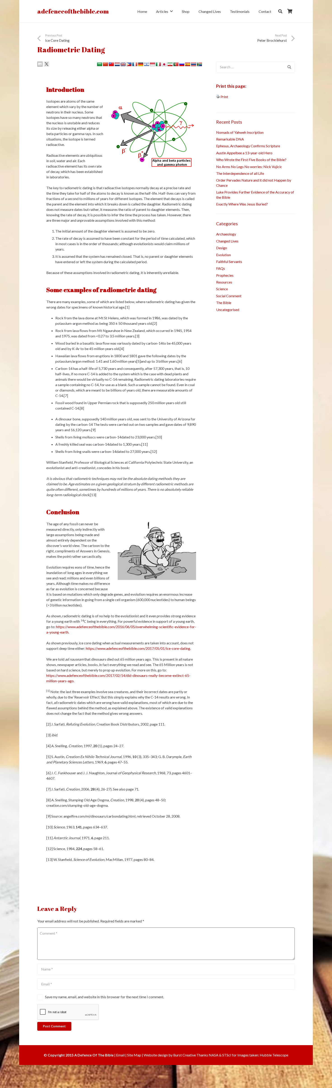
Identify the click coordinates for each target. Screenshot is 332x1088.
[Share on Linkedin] (59, 64)
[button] (171, 11)
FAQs (220, 268)
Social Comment (228, 296)
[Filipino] (129, 64)
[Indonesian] (152, 64)
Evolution (223, 255)
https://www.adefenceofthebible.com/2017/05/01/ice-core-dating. (138, 648)
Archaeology (226, 234)
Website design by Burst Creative (170, 1055)
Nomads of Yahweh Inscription (240, 132)
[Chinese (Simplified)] (105, 64)
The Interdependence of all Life (240, 173)
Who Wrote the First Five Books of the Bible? (251, 159)
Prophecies (225, 275)
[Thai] (193, 64)
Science (222, 289)
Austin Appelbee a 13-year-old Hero (244, 153)
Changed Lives (227, 241)
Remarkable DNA (230, 139)
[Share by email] (40, 64)
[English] (123, 64)
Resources (224, 282)
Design (221, 248)
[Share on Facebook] (72, 64)
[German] (140, 64)
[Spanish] (187, 64)
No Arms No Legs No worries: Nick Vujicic (249, 166)
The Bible (223, 302)
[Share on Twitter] (46, 64)
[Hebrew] (146, 64)
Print (224, 97)
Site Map (134, 1055)
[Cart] (290, 11)
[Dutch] (117, 64)
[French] (135, 64)
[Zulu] (199, 64)
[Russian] (182, 64)
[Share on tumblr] (66, 64)
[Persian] (170, 64)
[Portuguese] (176, 64)
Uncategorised (227, 309)
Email (120, 1055)
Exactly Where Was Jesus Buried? (242, 204)
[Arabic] (99, 64)
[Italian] (158, 64)
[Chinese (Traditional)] (111, 64)
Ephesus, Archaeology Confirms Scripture (248, 146)
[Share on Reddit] (53, 64)
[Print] (218, 97)
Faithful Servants (229, 261)
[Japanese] (164, 64)
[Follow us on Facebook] (40, 879)
